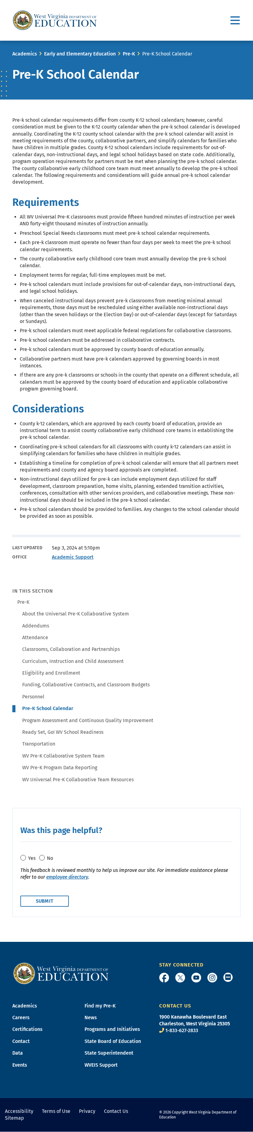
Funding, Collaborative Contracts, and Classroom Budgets (86, 685)
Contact (21, 1041)
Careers (21, 1017)
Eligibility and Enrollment (51, 673)
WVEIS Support (101, 1065)
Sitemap (14, 1118)
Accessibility (19, 1111)
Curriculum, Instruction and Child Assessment (73, 661)
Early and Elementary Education (80, 54)
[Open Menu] (235, 20)
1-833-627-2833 (181, 1030)
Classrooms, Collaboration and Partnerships (71, 649)
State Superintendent (109, 1053)
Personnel (33, 697)
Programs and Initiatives (112, 1029)
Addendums (35, 626)
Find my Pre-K (100, 1006)
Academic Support (72, 557)
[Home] (60, 973)
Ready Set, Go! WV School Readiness (62, 732)
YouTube (196, 978)
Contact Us (116, 1111)
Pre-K (129, 54)
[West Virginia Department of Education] (54, 20)
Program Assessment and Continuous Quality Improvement (87, 720)
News (91, 1017)
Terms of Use (56, 1111)
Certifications (27, 1029)
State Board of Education (113, 1041)
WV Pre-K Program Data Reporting (59, 767)
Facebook (164, 978)
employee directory (67, 877)
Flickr (228, 977)
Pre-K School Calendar (47, 708)
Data (17, 1053)
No (50, 858)
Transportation (38, 744)
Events (19, 1065)
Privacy (87, 1111)
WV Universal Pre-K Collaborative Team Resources (78, 780)
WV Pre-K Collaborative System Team (63, 756)
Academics (24, 54)
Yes (31, 858)
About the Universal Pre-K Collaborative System (75, 614)
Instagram (212, 978)
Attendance (35, 637)
